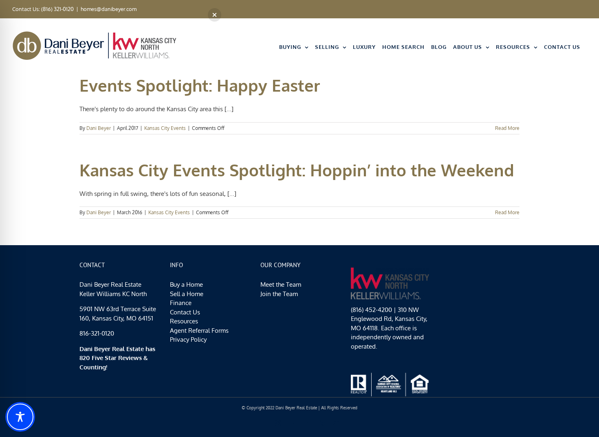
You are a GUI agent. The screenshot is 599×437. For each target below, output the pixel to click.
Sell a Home (186, 294)
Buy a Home (186, 284)
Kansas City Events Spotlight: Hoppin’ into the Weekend (296, 170)
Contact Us (185, 312)
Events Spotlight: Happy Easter (199, 85)
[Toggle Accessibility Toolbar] (20, 417)
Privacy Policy (188, 339)
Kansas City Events (165, 128)
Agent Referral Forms (199, 330)
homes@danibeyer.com (109, 9)
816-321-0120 (96, 333)
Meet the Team (280, 284)
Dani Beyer (98, 128)
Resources (184, 321)
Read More (507, 128)
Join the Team (279, 294)
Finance (181, 303)
